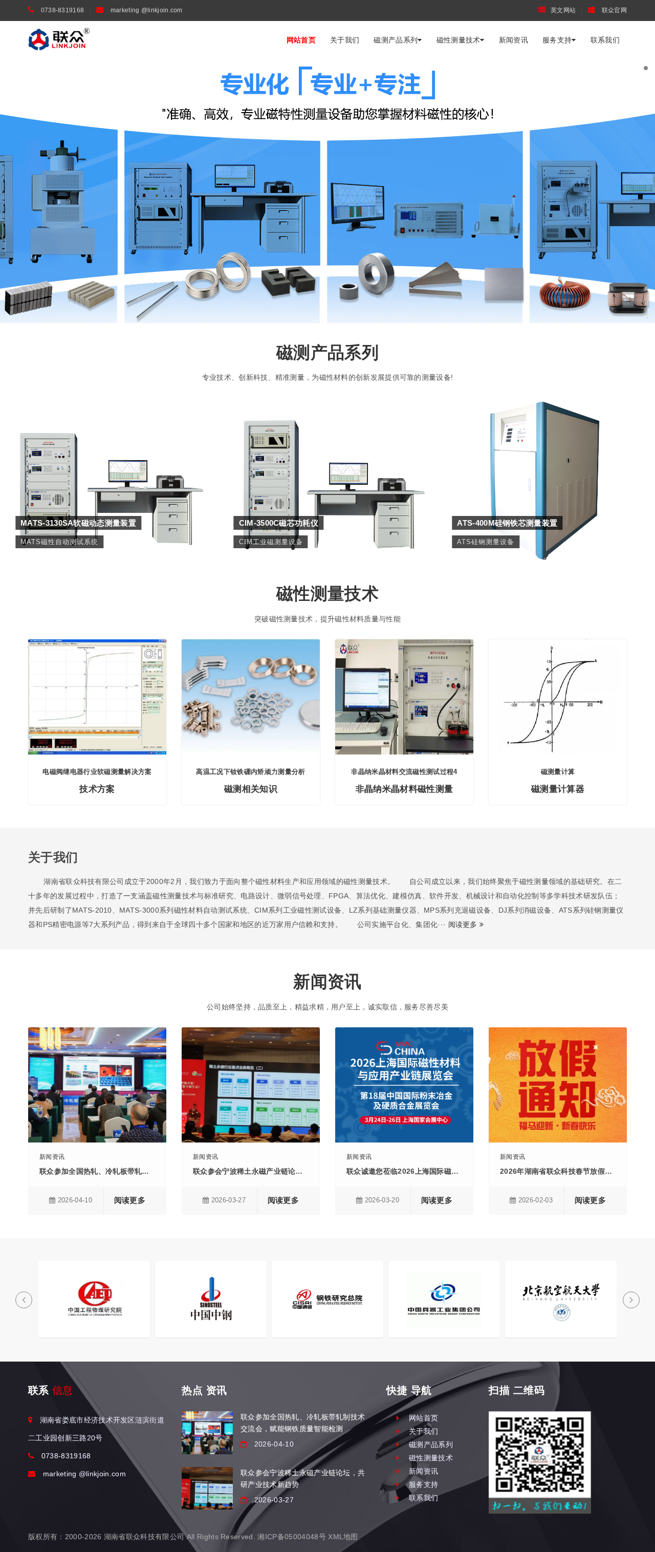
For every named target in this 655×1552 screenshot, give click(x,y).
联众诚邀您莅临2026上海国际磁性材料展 (413, 1171)
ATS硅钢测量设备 (546, 462)
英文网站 (563, 10)
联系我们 (605, 40)
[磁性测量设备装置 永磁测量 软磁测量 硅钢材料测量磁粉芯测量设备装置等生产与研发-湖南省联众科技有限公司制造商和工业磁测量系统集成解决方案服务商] (59, 39)
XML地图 (343, 1537)
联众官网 (613, 10)
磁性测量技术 (458, 40)
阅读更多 (464, 924)
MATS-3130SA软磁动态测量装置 (109, 447)
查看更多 (109, 483)
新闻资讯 (513, 40)
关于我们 (344, 40)
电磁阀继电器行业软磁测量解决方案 (96, 771)
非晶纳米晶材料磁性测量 (404, 789)
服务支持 (557, 40)
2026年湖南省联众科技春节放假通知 (560, 1171)
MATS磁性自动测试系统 (109, 462)
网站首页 (301, 40)
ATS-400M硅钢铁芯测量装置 (545, 447)
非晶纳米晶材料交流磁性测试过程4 (404, 771)
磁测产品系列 (396, 40)
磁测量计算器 (557, 789)
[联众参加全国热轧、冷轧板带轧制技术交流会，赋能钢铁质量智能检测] (207, 1432)
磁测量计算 (558, 771)
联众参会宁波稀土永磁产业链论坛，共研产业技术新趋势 (284, 1171)
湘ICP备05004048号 (291, 1537)
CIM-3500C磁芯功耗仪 (327, 447)
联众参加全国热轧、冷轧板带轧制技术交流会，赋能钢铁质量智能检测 (153, 1171)
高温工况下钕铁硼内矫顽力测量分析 (250, 771)
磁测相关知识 (250, 789)
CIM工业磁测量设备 (327, 462)
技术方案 (97, 789)
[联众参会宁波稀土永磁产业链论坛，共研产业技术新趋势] (207, 1488)
